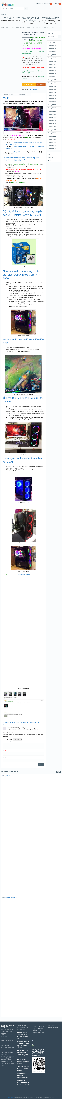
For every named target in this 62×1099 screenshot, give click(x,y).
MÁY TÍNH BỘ (33, 89)
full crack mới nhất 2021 (23, 1082)
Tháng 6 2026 (52, 48)
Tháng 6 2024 (52, 98)
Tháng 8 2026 (52, 45)
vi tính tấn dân (11, 1097)
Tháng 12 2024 (52, 80)
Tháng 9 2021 (52, 133)
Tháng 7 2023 (52, 108)
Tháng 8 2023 (52, 105)
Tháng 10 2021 (52, 130)
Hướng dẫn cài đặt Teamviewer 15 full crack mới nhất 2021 (22, 1075)
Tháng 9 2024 (52, 89)
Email (5, 757)
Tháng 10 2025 (52, 67)
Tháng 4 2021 (52, 145)
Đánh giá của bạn (8, 739)
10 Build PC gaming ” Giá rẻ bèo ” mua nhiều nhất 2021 (23, 1061)
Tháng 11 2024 (52, 83)
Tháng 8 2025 (52, 70)
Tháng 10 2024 (52, 86)
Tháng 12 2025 (52, 61)
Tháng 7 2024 (52, 95)
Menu (3, 14)
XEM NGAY (29, 84)
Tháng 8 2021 (52, 136)
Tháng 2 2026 (52, 55)
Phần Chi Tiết (8, 94)
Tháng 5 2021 (52, 142)
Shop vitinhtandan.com (20, 152)
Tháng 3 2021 (52, 148)
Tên (4, 750)
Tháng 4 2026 (52, 51)
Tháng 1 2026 (52, 58)
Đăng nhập (51, 160)
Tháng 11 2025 (52, 64)
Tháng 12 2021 (52, 126)
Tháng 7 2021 (52, 139)
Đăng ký (50, 157)
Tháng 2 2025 (52, 76)
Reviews (23, 94)
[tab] (8, 94)
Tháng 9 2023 (52, 101)
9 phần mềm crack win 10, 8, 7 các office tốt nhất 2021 (23, 1068)
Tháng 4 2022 (52, 117)
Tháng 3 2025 (52, 73)
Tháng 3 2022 (52, 120)
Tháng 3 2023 (52, 111)
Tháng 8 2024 (52, 92)
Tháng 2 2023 (52, 114)
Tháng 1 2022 (52, 123)
